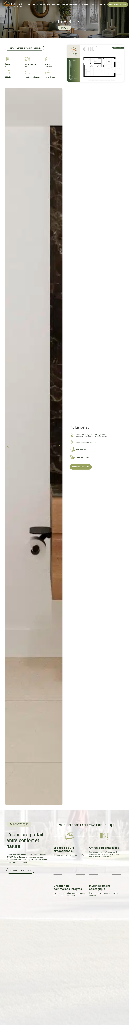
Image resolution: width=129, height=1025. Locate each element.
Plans (39, 4)
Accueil (31, 4)
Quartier (73, 4)
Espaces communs (60, 4)
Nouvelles (83, 4)
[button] (8, 446)
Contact (93, 4)
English (102, 4)
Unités (46, 4)
